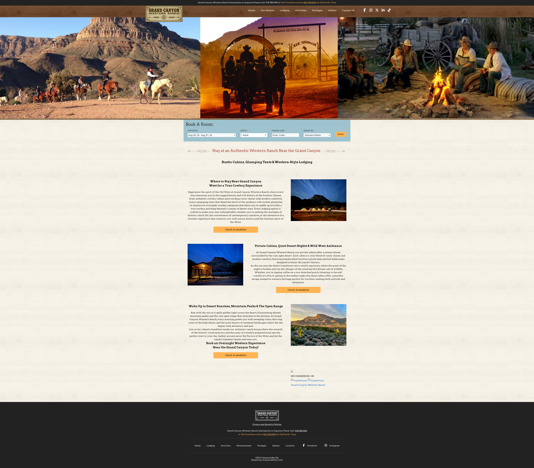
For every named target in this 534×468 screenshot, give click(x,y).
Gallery (332, 10)
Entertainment (244, 446)
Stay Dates (193, 130)
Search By (308, 130)
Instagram (334, 446)
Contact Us (348, 10)
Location (290, 446)
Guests (243, 130)
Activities (300, 10)
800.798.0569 (310, 2)
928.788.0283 (301, 431)
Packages (317, 10)
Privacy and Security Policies (267, 424)
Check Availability (236, 229)
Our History (268, 10)
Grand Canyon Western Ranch (308, 385)
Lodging (285, 10)
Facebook (312, 446)
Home (251, 10)
